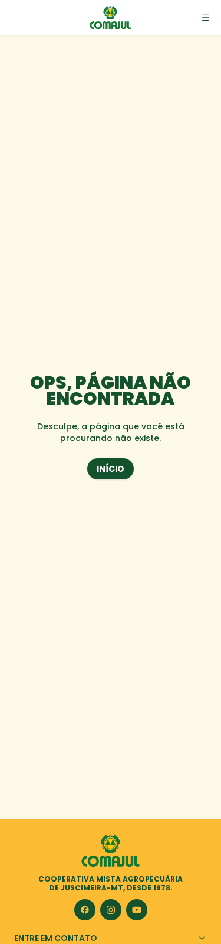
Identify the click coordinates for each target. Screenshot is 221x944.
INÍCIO (110, 469)
